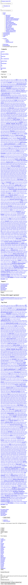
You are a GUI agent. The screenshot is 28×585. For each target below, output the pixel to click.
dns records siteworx (15, 126)
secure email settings (13, 215)
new (12, 192)
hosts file (13, 163)
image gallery (25, 167)
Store (4, 14)
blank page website (20, 98)
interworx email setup (4, 175)
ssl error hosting (20, 232)
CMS (25, 333)
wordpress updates (5, 275)
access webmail (24, 306)
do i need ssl (8, 127)
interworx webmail (3, 179)
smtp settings (10, 229)
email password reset (11, 140)
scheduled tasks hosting (20, 214)
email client (21, 136)
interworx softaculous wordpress (8, 178)
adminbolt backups (15, 88)
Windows (14, 261)
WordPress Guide (11, 267)
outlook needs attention (16, 197)
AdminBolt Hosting (4, 89)
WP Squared (2, 277)
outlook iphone (21, 196)
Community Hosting (10, 29)
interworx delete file (4, 174)
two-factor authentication (11, 243)
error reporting (16, 145)
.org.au (14, 79)
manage (23, 185)
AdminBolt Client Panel (21, 88)
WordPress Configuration (13, 264)
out (19, 193)
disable (21, 122)
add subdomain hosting (7, 86)
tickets (13, 238)
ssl (1, 230)
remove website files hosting (5, 209)
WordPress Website (14, 275)
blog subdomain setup (4, 100)
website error (5, 253)
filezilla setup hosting (14, 148)
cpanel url (11, 114)
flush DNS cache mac (12, 150)
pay (23, 199)
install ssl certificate (11, 396)
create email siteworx (4, 343)
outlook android (13, 195)
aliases (24, 89)
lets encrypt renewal (11, 180)
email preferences (17, 140)
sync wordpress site (9, 237)
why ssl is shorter (24, 260)
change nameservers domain (14, 104)
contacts (22, 110)
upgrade (6, 245)
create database (20, 115)
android (23, 90)
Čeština (2, 544)
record (26, 431)
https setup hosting (6, 167)
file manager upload (5, 148)
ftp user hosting (3, 157)
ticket (10, 238)
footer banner (22, 150)
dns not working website (18, 124)
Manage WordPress (14, 186)
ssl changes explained (15, 232)
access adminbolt (6, 306)
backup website (3, 98)
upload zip (22, 472)
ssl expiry (25, 232)
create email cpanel (24, 116)
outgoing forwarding (24, 193)
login (18, 182)
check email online (6, 106)
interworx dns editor (22, 174)
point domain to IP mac (7, 203)
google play (17, 157)
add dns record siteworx (12, 83)
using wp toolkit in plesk (4, 248)
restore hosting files (14, 212)
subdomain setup (10, 235)
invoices (14, 179)
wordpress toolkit (13, 274)
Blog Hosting (25, 98)
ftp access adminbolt (6, 154)
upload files (9, 245)
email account (22, 133)
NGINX (14, 192)
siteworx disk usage (9, 222)
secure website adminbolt (4, 442)
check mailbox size (12, 106)
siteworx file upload (22, 223)
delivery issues (12, 122)
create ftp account (12, 118)
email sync (2, 143)
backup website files (9, 98)
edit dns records (12, 132)
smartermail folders (23, 227)
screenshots (2, 215)
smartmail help (8, 228)
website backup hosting (19, 251)
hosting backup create (4, 159)
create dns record (14, 116)
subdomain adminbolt (22, 234)
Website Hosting (9, 253)
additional (23, 86)
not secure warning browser (20, 192)
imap (8, 168)
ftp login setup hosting (7, 156)
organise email (13, 193)
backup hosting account (12, 97)
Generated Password (5, 579)
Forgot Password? (9, 42)
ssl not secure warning (22, 233)
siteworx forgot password (4, 224)
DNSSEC (4, 127)
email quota (22, 140)
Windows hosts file (24, 261)
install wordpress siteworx (14, 172)
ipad (18, 179)
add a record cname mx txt (20, 82)
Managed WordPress (4, 187)
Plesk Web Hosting (10, 28)
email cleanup (17, 136)
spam (19, 229)
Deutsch (2, 552)
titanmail (24, 240)
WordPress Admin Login (7, 263)
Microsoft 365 (9, 26)
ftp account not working (19, 154)
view (11, 248)
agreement (20, 89)
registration (11, 208)
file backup (6, 146)
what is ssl (16, 260)
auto (11, 94)
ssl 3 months (4, 230)
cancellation (2, 101)
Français (2, 551)
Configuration (9, 109)
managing (15, 187)
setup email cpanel (18, 218)
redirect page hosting (19, 207)
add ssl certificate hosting (16, 85)
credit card (24, 119)
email (18, 133)
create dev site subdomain (7, 116)
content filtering (8, 111)
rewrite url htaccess (7, 214)
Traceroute (2, 241)
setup (10, 218)
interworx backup (9, 173)
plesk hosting (3, 202)
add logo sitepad (9, 85)
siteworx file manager (7, 223)
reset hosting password (7, 211)
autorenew (20, 96)
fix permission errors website (18, 149)
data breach (12, 120)
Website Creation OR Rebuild (12, 19)
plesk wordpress (7, 202)
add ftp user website (4, 85)
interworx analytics (3, 173)
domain (11, 127)
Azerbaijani (3, 539)
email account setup (12, 135)
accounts (13, 82)
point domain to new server (15, 203)
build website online (11, 100)
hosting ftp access (3, 162)
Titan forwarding (6, 240)
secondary (5, 215)
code (26, 333)
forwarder (3, 153)
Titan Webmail (19, 240)
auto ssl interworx (15, 94)
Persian (2, 550)
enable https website (6, 145)
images (6, 168)
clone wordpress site (21, 333)
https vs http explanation (17, 167)
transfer (11, 241)
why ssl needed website (4, 261)
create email (19, 116)
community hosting (3, 109)
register (3, 208)
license (22, 180)
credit (21, 119)
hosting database (3, 160)
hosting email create (13, 160)
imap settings (24, 168)
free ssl (23, 153)
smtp (7, 229)
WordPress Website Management (22, 275)
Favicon (3, 146)
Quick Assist (22, 431)
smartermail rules (3, 228)
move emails (25, 190)
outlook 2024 (7, 420)
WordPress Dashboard (18, 266)
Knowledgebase (6, 33)
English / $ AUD (7, 517)
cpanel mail (8, 114)
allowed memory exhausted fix (10, 90)
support (25, 235)
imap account (12, 168)
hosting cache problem (10, 159)
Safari (12, 214)
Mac (3, 183)
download (16, 356)
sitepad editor (20, 221)
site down (5, 219)
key (24, 179)
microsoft (14, 189)
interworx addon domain (22, 172)
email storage (23, 142)
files (9, 148)
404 (2, 306)
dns (21, 123)
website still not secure (8, 258)
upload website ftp (10, 472)
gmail (9, 157)
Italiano (2, 556)
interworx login (5, 176)
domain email (14, 128)
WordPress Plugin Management (22, 270)
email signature (11, 142)
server (5, 218)
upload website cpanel (24, 245)
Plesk (22, 200)
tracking (6, 241)
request (14, 209)
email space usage (17, 142)
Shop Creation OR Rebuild (11, 24)
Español (2, 564)
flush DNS (7, 150)
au (12, 93)
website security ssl (20, 257)
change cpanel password (16, 102)
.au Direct (4, 79)
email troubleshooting (10, 143)
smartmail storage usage (22, 228)
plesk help (25, 200)
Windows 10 (19, 261)
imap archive (16, 168)
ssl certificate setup (8, 232)
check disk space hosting (18, 105)
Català (2, 541)
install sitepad (6, 396)
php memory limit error (16, 200)
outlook (3, 195)
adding (20, 86)
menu (10, 189)
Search (2, 292)
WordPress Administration (18, 263)
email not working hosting (14, 139)
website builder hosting (4, 252)
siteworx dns (15, 222)
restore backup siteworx (6, 212)
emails (17, 143)
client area (11, 107)
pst (20, 204)
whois (19, 260)
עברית (2, 554)
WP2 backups (17, 277)
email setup (7, 142)
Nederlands (3, 547)
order (9, 193)
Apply (2, 569)
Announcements (6, 32)
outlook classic (9, 196)
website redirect (24, 256)
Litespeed (8, 182)
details (18, 122)
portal (22, 203)
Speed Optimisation (10, 22)
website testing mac (20, 258)
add (15, 82)
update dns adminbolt (7, 244)
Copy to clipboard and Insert (9, 583)
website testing (14, 258)
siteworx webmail (18, 451)
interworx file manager (10, 175)
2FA (16, 79)
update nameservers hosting (23, 244)
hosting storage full (3, 163)
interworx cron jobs (15, 173)
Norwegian (3, 558)
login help (20, 182)
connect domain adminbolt (15, 109)
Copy (20, 582)
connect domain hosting (23, 109)
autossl (24, 96)
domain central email (17, 127)
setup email (13, 218)
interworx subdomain (16, 178)
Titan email (19, 238)
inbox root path (3, 169)
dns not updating (11, 124)
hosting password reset (17, 162)
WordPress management (11, 270)
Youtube (6, 278)
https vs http (11, 167)
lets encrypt (6, 180)
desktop (15, 122)
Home (4, 12)
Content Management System (16, 111)
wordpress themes (5, 274)
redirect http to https (13, 207)
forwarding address (9, 153)
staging (18, 234)
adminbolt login (9, 89)
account (10, 82)
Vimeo (25, 248)
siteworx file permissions (15, 223)
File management (11, 146)
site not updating (9, 219)
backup (4, 97)
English (2, 548)
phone (12, 200)
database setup (22, 120)
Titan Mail (8, 16)
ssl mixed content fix (7, 233)
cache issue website (21, 100)
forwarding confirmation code (16, 153)
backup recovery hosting (22, 97)
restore (22, 211)
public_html (23, 204)
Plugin (21, 202)
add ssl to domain (23, 85)
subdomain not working (4, 235)
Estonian (2, 549)
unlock (20, 243)
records (2, 207)
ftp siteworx (19, 156)
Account (5, 38)
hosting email (8, 160)
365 (26, 79)
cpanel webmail (15, 114)
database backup (17, 120)
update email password (14, 244)
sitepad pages (4, 222)
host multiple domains (22, 157)
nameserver (9, 192)
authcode (14, 93)
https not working (15, 165)
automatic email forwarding (7, 96)
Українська (3, 568)
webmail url (5, 251)
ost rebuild (17, 193)
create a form (22, 114)
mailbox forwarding (11, 185)
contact (19, 110)
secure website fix (11, 442)
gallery (7, 157)
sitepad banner (11, 221)
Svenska (2, 565)
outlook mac (6, 197)
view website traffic (20, 248)
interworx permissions (19, 176)
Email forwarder (21, 138)
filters (19, 148)
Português (3, 559)
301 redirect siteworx (21, 79)
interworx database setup (22, 173)
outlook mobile (10, 197)
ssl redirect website (10, 234)
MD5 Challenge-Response (5, 189)
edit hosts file (17, 132)
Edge (3, 132)
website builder (25, 251)
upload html (13, 245)
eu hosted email (21, 145)
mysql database (3, 192)
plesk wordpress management (14, 202)
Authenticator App (5, 94)
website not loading (9, 255)
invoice (12, 179)
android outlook (19, 317)
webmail (3, 249)
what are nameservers (6, 260)
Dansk (2, 545)
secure (9, 215)
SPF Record (24, 229)
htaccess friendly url (6, 164)
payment (25, 199)
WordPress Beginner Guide (5, 264)
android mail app (13, 317)
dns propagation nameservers (6, 126)
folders (18, 150)
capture (18, 101)
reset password (13, 211)
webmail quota (20, 475)
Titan (14, 238)
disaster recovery (3, 123)
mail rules (21, 183)
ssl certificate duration (23, 230)
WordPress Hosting (10, 17)
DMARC (8, 123)
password (12, 199)
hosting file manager (22, 160)
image (22, 167)
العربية (2, 538)
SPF (21, 229)
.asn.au (2, 79)
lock (16, 182)
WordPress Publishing (19, 271)
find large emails (22, 148)
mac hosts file (7, 183)
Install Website (22, 396)
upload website (18, 245)
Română (2, 562)
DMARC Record (15, 123)
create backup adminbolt (6, 115)
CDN (20, 101)
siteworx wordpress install (6, 227)
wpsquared (21, 277)
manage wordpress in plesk (21, 186)
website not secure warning (11, 256)
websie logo (9, 251)
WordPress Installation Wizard (9, 268)
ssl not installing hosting (15, 233)
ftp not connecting (14, 156)
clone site (15, 333)
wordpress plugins (5, 271)
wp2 (14, 277)
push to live (18, 431)
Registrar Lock (6, 208)
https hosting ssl (8, 165)
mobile (15, 190)
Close (2, 531)
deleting (8, 122)
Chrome (21, 106)
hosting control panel (20, 159)
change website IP (11, 105)
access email (15, 306)
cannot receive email (7, 101)
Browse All (8, 15)
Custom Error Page (8, 120)
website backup (13, 251)
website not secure (19, 255)
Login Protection (24, 182)
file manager (17, 146)
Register (7, 40)
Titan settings (15, 240)
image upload (3, 168)
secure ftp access (19, 215)
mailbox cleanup (5, 185)
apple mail (7, 93)
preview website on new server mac (8, 204)
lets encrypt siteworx (18, 180)
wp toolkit (5, 277)
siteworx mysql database (17, 224)
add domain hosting (21, 83)
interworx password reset (12, 176)
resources (18, 211)
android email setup (8, 317)
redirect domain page (6, 207)
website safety (3, 257)
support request (3, 237)
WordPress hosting (19, 267)
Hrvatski (2, 543)
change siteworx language (4, 105)
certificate (22, 101)
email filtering (15, 138)
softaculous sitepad (15, 229)
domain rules (22, 129)
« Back (2, 299)
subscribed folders (19, 235)
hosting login (9, 162)
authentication (18, 93)
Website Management (18, 253)
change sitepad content (22, 104)
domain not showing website (9, 129)
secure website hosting (17, 442)
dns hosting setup (6, 124)
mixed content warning (9, 190)
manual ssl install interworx (22, 187)
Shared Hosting (23, 218)
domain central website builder (6, 128)
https (24, 164)
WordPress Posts (13, 271)
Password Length (4, 577)
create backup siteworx (14, 115)
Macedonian (3, 557)
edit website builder (8, 133)
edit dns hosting (7, 132)
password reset (19, 199)
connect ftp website (15, 110)
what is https (12, 260)
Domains (12, 131)
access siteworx (19, 306)
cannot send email (13, 101)
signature (2, 219)
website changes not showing (12, 252)
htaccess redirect (12, 164)
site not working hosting (21, 219)
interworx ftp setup (18, 175)
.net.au (12, 79)
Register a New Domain (11, 30)
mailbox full (18, 185)
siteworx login (11, 224)
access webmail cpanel (4, 82)
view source (15, 248)
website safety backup (8, 257)
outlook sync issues (4, 199)
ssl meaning (2, 233)
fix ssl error (25, 149)
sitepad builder (16, 221)
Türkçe (2, 567)
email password (23, 139)
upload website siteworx (16, 472)
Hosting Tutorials (9, 163)
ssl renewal (15, 234)
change (2, 102)
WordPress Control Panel (9, 491)
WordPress (2, 263)
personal (9, 200)
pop (20, 203)
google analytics (12, 157)
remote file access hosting (17, 208)
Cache (15, 100)
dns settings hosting (21, 126)
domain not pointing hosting (20, 128)
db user (25, 120)
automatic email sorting (15, 96)
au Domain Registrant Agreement (13, 298)
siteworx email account (20, 222)
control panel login (11, 113)
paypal (7, 200)
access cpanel (11, 306)
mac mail (11, 183)
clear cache (4, 333)
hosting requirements (24, 162)
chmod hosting (17, 106)
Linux (5, 182)
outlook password (23, 197)
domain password (16, 129)
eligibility (14, 133)
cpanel (24, 338)
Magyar (2, 555)
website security (14, 257)
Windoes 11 (10, 261)
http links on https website (19, 164)
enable (20, 143)
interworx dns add (16, 174)
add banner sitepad (5, 83)
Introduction (8, 179)
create (19, 114)
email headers (8, 139)
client (7, 333)
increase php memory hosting (13, 169)
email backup (13, 136)
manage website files (7, 186)
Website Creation (19, 252)
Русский (2, 563)
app (3, 93)
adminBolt (9, 88)
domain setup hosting (6, 356)
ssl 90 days (8, 230)
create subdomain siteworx (8, 119)
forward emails (14, 377)
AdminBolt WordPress (15, 89)
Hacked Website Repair (10, 23)
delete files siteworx (4, 122)
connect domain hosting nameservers (6, 110)
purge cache (14, 431)
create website (16, 119)
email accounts (19, 135)
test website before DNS (6, 238)
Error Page (12, 145)
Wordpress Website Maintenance (12, 18)
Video (9, 248)
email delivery (10, 138)
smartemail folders (13, 227)
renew (11, 209)
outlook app (19, 420)
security (24, 217)
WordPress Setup (6, 272)
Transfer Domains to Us (11, 31)
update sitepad (3, 245)
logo (1, 183)
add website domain (16, 86)
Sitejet (4, 221)
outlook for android (16, 196)
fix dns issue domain (4, 149)
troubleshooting (17, 241)
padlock (8, 199)
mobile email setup (20, 190)
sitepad (7, 221)
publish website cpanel (4, 431)
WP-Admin (10, 277)
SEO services (8, 21)
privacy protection (17, 204)
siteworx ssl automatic (11, 451)
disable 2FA (25, 122)
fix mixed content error (10, 149)
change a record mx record (8, 102)
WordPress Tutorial (19, 274)
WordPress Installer (17, 268)
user (25, 246)
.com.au (7, 79)
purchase (10, 206)
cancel (25, 100)
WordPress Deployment (4, 267)
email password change (4, 140)
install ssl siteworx (17, 396)
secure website (24, 215)
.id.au (10, 79)
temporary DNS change (15, 237)
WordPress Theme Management (20, 272)
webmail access (7, 475)
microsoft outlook (22, 189)
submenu (15, 235)
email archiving (8, 136)
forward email (9, 377)
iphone (21, 179)
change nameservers (7, 104)
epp (10, 145)
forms (6, 377)
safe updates (15, 214)
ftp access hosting (12, 154)
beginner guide (14, 98)
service (7, 218)
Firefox (26, 148)
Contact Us (5, 35)
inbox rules (7, 169)
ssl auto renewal (12, 230)
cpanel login (4, 114)
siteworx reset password (4, 451)
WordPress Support (12, 272)
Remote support (23, 208)
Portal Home (5, 44)
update (23, 243)
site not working (14, 219)
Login (7, 39)
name (6, 192)
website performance (18, 256)
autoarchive (19, 94)
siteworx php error (24, 224)
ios (16, 179)
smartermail (18, 227)
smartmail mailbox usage (14, 228)
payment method (3, 200)
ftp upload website (24, 156)
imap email (20, 168)
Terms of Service (6, 521)
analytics (18, 90)
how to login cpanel (18, 163)
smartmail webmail (3, 229)
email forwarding (3, 139)
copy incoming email (19, 338)
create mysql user (19, 343)
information (20, 169)
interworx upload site (23, 178)
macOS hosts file (17, 183)
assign (11, 93)
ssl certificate (17, 230)
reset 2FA (16, 209)
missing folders (3, 190)
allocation (3, 90)
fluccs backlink (3, 150)
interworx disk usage (10, 174)
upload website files (4, 472)
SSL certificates (9, 25)
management (10, 187)
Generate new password (5, 582)
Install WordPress (7, 172)
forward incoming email (20, 377)
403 (1, 306)
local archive (13, 182)
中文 (2, 542)
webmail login (14, 249)
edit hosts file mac (22, 132)
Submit (5, 531)
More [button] (4, 36)
